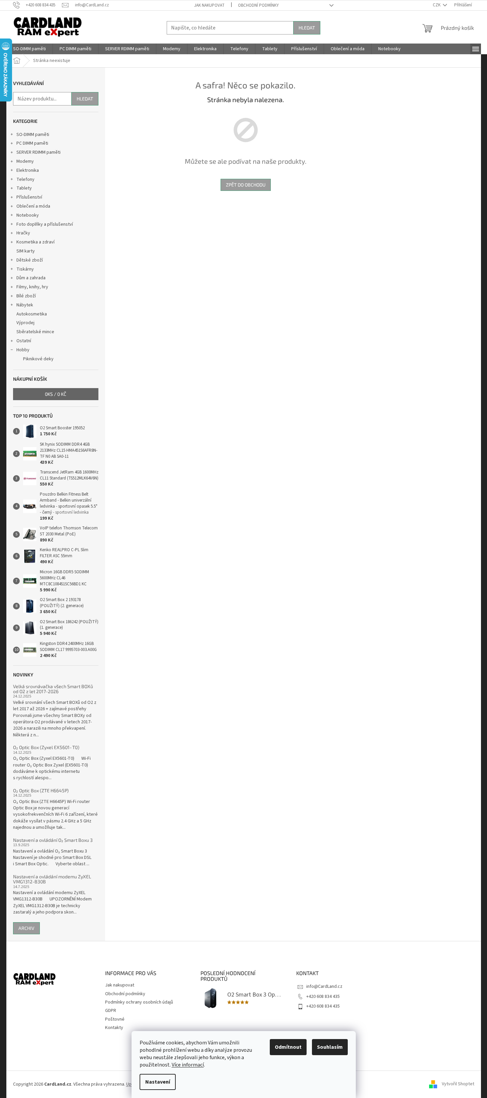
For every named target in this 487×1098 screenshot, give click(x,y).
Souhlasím (330, 1047)
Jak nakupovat (209, 5)
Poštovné (115, 1019)
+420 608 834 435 (323, 996)
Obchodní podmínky (258, 5)
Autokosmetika (31, 314)
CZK (437, 5)
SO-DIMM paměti (32, 134)
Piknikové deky (38, 359)
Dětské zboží (29, 260)
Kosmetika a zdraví (35, 242)
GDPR (110, 1010)
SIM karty (25, 251)
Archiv (26, 928)
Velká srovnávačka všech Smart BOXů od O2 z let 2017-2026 (53, 689)
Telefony (25, 179)
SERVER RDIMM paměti (38, 152)
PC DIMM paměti (32, 143)
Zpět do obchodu (245, 185)
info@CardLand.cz (324, 986)
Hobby (22, 350)
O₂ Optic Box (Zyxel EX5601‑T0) (46, 747)
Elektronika (27, 170)
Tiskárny (25, 269)
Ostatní (23, 341)
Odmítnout (288, 1047)
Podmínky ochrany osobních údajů (139, 1002)
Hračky (23, 233)
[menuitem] (29, 49)
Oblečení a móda (33, 206)
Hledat (307, 27)
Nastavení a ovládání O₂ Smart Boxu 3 (53, 840)
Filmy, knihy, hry (32, 287)
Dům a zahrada (31, 278)
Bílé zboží (26, 296)
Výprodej (25, 322)
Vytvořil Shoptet (458, 1084)
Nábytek (24, 305)
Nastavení (157, 1082)
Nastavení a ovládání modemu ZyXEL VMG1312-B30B (52, 879)
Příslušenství (29, 197)
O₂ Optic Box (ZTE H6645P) (41, 790)
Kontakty (114, 1027)
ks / (55, 394)
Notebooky (27, 215)
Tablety (24, 188)
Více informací (188, 1065)
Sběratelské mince (35, 331)
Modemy (25, 161)
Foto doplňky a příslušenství (44, 224)
